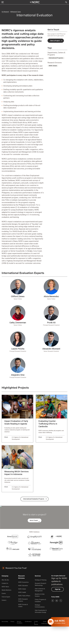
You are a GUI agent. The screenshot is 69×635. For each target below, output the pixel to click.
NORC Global (53, 65)
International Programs (56, 58)
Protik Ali (51, 322)
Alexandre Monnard (51, 349)
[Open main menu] (2, 2)
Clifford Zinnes (17, 296)
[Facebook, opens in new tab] (52, 600)
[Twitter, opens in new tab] (60, 600)
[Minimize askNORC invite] (67, 619)
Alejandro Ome (17, 375)
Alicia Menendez (51, 296)
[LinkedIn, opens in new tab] (56, 600)
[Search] (66, 2)
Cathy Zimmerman (18, 322)
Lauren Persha (17, 349)
